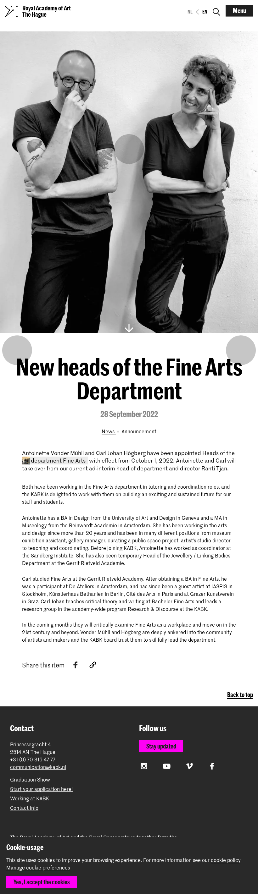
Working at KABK (29, 798)
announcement (138, 431)
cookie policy (225, 859)
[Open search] (216, 10)
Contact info (24, 807)
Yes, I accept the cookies (42, 882)
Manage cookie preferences (38, 867)
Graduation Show (30, 779)
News (109, 431)
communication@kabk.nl (38, 767)
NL (190, 11)
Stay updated (161, 746)
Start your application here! (41, 789)
